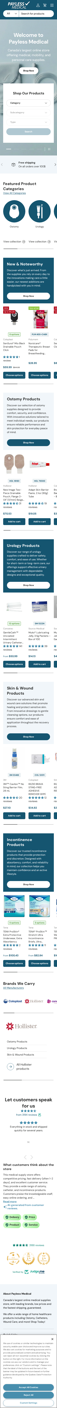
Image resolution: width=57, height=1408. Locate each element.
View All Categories (14, 193)
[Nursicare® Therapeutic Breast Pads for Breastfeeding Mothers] (39, 318)
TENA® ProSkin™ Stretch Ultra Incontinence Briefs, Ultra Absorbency (37, 938)
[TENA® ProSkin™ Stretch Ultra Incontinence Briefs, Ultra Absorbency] (39, 906)
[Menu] (51, 5)
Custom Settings (28, 1402)
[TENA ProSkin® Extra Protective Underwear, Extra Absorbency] (14, 906)
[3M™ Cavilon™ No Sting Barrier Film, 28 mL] (14, 758)
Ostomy (14, 226)
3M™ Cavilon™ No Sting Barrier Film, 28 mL (13, 787)
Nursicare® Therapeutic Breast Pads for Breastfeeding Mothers (39, 350)
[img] (28, 1111)
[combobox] (28, 13)
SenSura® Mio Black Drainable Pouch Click (14, 347)
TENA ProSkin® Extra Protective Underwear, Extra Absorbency (12, 936)
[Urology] (39, 211)
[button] (44, 5)
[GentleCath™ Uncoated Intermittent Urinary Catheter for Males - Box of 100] (14, 607)
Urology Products (17, 1048)
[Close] (52, 1339)
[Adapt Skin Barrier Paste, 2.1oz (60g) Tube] (39, 464)
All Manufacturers (13, 987)
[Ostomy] (14, 211)
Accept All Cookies (28, 1387)
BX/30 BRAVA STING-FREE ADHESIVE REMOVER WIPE (37, 789)
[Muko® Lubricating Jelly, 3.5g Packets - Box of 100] (39, 607)
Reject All (28, 1395)
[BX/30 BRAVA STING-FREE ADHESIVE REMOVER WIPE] (39, 758)
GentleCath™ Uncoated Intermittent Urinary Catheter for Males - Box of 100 (13, 641)
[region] (28, 1371)
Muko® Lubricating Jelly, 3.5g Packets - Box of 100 (39, 636)
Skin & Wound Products (20, 1054)
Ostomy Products (17, 1041)
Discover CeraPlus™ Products (28, 75)
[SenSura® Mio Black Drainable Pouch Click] (14, 318)
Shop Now (28, 296)
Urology (39, 226)
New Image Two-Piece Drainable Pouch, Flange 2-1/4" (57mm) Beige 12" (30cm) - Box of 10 (13, 498)
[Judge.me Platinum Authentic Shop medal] (43, 1258)
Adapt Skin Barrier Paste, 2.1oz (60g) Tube (38, 493)
